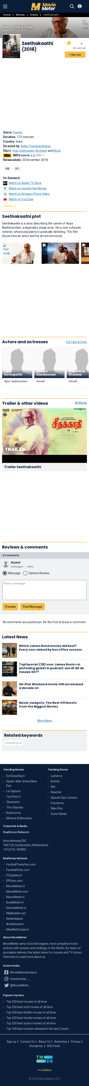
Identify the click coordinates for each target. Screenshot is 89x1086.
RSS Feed (53, 1046)
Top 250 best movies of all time (26, 1001)
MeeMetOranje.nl (17, 929)
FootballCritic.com (18, 870)
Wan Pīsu (57, 808)
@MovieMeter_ (20, 985)
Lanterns (56, 776)
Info (5, 27)
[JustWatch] (44, 1070)
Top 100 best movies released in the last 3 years (37, 1028)
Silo (53, 786)
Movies (20, 14)
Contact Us (27, 1041)
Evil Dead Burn (15, 776)
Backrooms (13, 812)
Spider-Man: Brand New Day (21, 783)
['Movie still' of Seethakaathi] (21, 253)
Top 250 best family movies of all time (31, 1018)
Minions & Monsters (19, 818)
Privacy (76, 1041)
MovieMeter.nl (15, 886)
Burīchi (55, 781)
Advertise (60, 1041)
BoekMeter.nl (14, 902)
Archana (41, 150)
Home (7, 14)
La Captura (13, 791)
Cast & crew (22, 27)
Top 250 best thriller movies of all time (31, 1012)
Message (14, 573)
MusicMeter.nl (15, 897)
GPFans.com (14, 880)
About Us (44, 1041)
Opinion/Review (39, 573)
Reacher (56, 792)
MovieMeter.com (17, 891)
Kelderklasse (14, 918)
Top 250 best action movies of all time (31, 1023)
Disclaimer (36, 1046)
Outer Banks (59, 813)
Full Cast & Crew (76, 342)
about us (39, 956)
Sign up (11, 1041)
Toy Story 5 (13, 796)
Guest (15, 562)
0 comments (10, 555)
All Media (81, 403)
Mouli (57, 150)
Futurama (57, 803)
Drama (34, 14)
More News (44, 720)
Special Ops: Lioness (64, 797)
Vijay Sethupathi (23, 150)
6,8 (36, 155)
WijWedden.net (16, 913)
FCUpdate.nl (14, 875)
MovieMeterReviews (23, 972)
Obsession (13, 802)
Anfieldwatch (15, 924)
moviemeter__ (20, 979)
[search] (72, 6)
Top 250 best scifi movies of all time (29, 1007)
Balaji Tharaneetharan (36, 146)
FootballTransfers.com (21, 864)
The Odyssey (14, 807)
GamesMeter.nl (16, 907)
